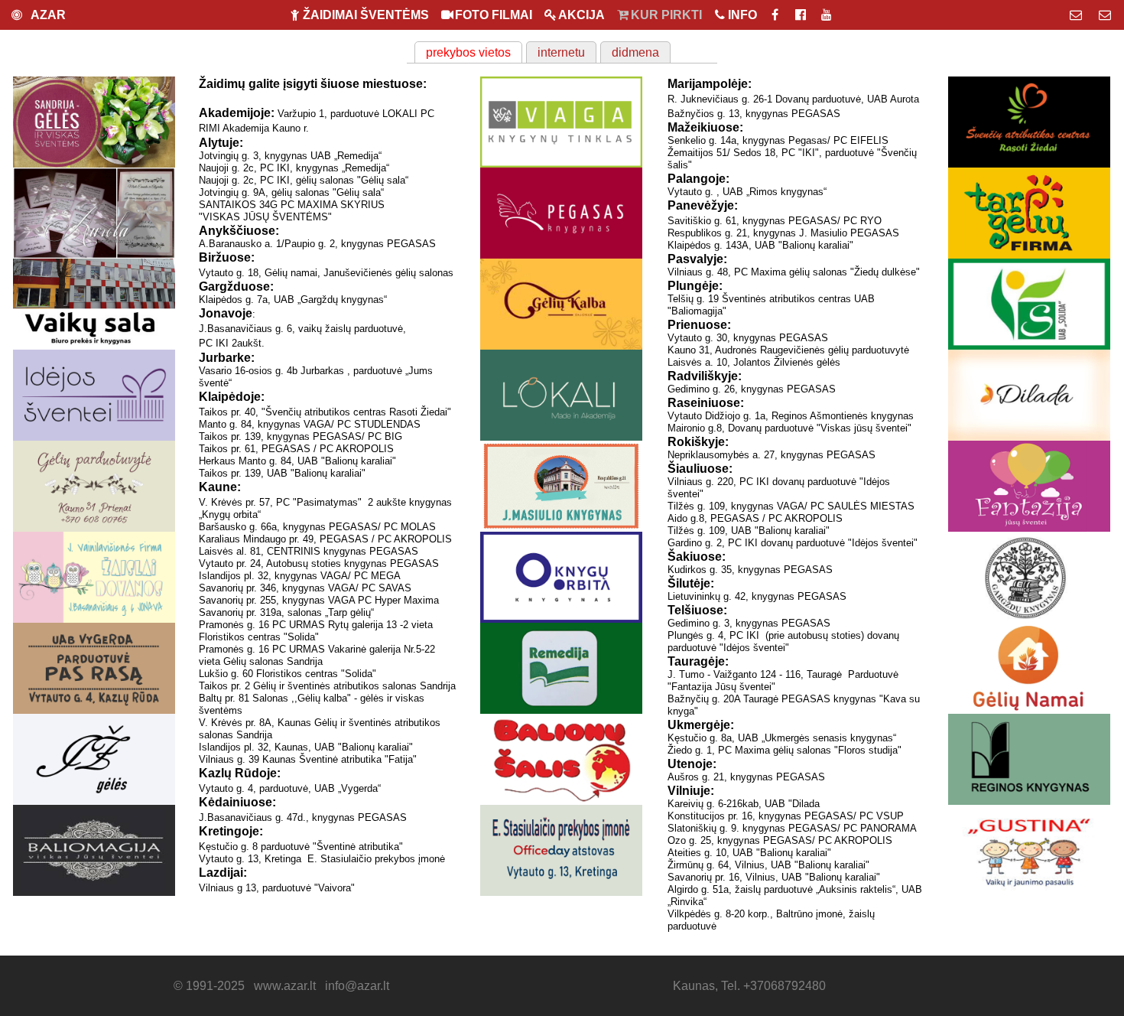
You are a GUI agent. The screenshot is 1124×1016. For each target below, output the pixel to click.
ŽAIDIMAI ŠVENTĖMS (366, 14)
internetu (561, 52)
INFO (742, 14)
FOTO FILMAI (493, 14)
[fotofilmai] (802, 14)
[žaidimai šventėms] (776, 14)
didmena (635, 52)
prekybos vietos (468, 52)
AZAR (45, 14)
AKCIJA (581, 14)
